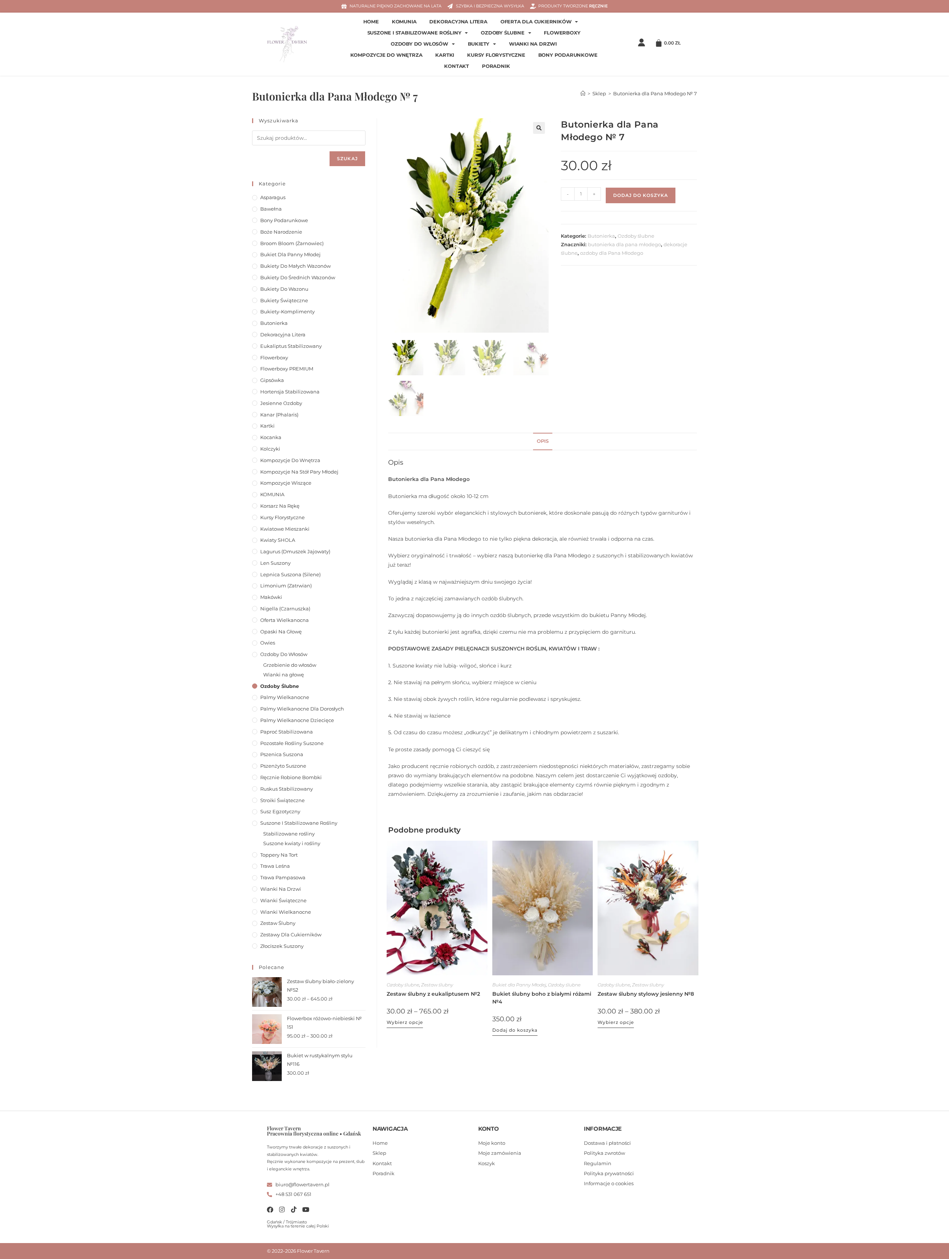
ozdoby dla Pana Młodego (611, 253)
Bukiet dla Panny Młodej (519, 985)
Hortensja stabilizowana (290, 392)
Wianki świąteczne (283, 900)
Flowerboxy (562, 33)
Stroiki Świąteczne (282, 800)
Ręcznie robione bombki (291, 777)
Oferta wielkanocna (284, 620)
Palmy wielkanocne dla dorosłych (302, 709)
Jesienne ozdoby (281, 403)
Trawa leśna (275, 866)
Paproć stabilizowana (286, 732)
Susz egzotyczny (280, 811)
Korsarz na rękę (280, 506)
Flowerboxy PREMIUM (286, 369)
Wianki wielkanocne (285, 912)
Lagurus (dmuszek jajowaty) (295, 551)
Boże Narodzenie (281, 232)
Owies (267, 643)
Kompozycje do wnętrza (386, 55)
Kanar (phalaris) (279, 415)
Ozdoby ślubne (502, 33)
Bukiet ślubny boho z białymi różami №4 (541, 998)
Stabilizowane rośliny (289, 834)
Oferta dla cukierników (536, 21)
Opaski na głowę (281, 632)
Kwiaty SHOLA (277, 540)
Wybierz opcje (405, 1022)
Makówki (271, 597)
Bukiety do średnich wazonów (297, 277)
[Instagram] (282, 1209)
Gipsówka (272, 380)
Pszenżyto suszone (283, 766)
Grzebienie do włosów (289, 665)
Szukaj (347, 158)
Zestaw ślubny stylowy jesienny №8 (646, 994)
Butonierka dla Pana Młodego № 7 (655, 93)
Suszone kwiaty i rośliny (291, 843)
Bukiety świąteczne (284, 300)
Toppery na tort (279, 855)
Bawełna (271, 209)
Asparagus (272, 197)
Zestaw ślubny (437, 985)
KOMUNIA (404, 21)
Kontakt (456, 66)
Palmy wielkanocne (284, 697)
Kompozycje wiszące (285, 483)
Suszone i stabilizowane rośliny (414, 33)
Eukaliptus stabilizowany (291, 346)
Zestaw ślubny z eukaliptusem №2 (433, 994)
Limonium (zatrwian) (286, 586)
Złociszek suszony (282, 946)
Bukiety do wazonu (284, 289)
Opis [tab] (543, 441)
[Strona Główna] (583, 93)
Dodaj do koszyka (640, 195)
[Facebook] (270, 1209)
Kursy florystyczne (496, 55)
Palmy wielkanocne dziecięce (297, 720)
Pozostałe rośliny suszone (292, 743)
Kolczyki (270, 449)
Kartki (444, 55)
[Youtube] (305, 1209)
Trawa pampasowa (282, 877)
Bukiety (479, 44)
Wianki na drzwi (533, 44)
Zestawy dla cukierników (290, 934)
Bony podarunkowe (568, 55)
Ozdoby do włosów (419, 44)
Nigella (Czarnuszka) (285, 609)
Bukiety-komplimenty (287, 311)
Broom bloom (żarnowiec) (292, 243)
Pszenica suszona (281, 754)
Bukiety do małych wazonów (295, 266)
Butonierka (601, 236)
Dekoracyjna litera (458, 21)
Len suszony (275, 563)
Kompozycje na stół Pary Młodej (299, 472)
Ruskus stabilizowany (286, 789)
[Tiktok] (294, 1209)
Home (371, 21)
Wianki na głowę (283, 675)
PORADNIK (496, 66)
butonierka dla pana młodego (624, 244)
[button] (539, 128)
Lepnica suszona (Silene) (290, 574)
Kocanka (270, 437)
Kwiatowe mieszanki (285, 529)
